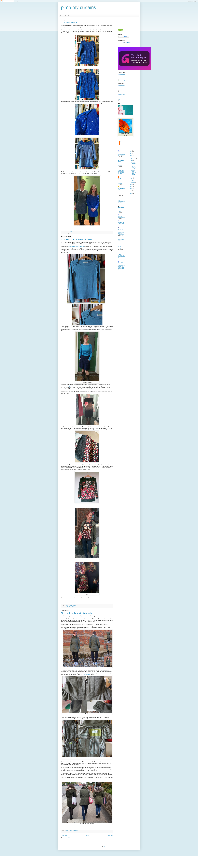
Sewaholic (72, 831)
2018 (131, 151)
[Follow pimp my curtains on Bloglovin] (123, 37)
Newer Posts (64, 835)
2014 (131, 186)
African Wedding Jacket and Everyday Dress (121, 233)
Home (61, 15)
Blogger (104, 846)
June (132, 177)
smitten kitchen (121, 170)
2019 (131, 150)
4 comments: (75, 605)
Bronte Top (67, 606)
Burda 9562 (71, 606)
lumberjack (120, 241)
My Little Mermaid (121, 217)
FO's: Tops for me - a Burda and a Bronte (76, 239)
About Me (67, 15)
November (133, 158)
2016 (131, 155)
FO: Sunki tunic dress (69, 23)
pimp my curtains (78, 7)
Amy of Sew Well (86, 674)
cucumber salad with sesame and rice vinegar (121, 172)
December (133, 157)
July (132, 160)
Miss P (119, 246)
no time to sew (121, 222)
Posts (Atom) (69, 837)
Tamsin (121, 141)
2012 (131, 190)
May (132, 178)
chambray (66, 233)
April (132, 180)
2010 (131, 193)
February (133, 182)
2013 (131, 188)
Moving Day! (120, 248)
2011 (131, 191)
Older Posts (110, 835)
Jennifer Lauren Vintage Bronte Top (76, 246)
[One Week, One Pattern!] (125, 114)
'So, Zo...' (120, 178)
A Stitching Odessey (69, 386)
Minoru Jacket (67, 831)
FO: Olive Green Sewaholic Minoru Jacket (76, 613)
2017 (131, 153)
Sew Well (120, 216)
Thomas (122, 143)
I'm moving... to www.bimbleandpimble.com (121, 256)
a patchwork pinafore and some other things (121, 164)
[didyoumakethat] (127, 42)
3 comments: (75, 231)
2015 (131, 184)
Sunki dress (71, 233)
